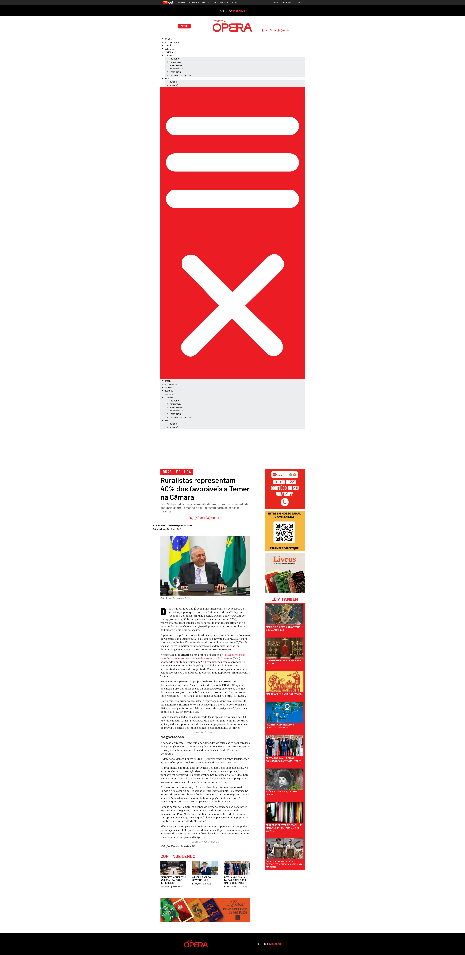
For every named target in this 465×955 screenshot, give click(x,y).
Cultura (169, 48)
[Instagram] (270, 30)
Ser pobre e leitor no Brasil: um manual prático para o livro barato (284, 828)
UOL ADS (233, 3)
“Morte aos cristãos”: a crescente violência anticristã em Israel (284, 864)
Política (183, 471)
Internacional (172, 42)
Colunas (169, 55)
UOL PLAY (224, 3)
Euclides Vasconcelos (180, 75)
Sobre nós (174, 85)
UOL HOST (196, 3)
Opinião (168, 45)
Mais (167, 78)
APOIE (184, 26)
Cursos (173, 82)
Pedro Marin (175, 72)
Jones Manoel (176, 65)
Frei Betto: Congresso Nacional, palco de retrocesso (173, 880)
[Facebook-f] (262, 30)
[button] (232, 233)
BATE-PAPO (287, 3)
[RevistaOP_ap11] (205, 921)
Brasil (168, 39)
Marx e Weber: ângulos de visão (284, 694)
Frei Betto (174, 59)
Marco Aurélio (176, 68)
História (169, 52)
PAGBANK (206, 3)
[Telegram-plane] (283, 30)
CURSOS (215, 3)
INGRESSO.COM (184, 3)
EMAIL (300, 3)
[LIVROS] (285, 592)
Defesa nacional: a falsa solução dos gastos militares (235, 880)
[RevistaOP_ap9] (285, 550)
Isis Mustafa (176, 62)
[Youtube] (274, 30)
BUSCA (275, 3)
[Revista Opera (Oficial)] (285, 507)
